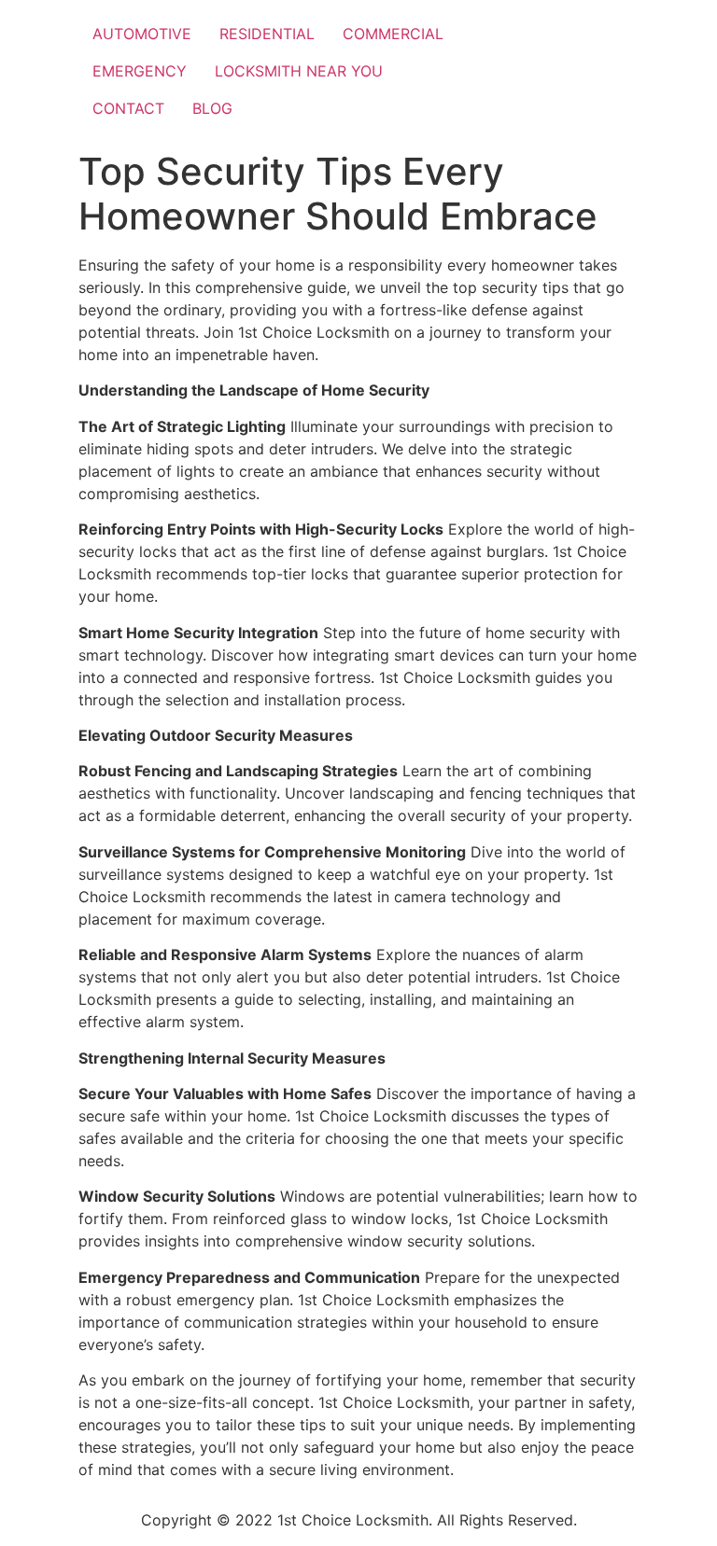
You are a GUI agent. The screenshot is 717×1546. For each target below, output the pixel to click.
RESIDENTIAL (267, 33)
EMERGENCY (139, 71)
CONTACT (128, 108)
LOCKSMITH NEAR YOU (299, 71)
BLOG (212, 108)
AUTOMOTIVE (141, 33)
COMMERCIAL (393, 33)
